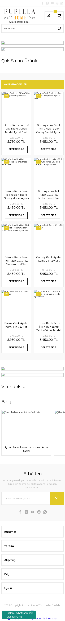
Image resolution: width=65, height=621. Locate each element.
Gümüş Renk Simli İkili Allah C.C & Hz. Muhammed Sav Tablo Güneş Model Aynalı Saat (16, 261)
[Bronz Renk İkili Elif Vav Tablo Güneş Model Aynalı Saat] (16, 106)
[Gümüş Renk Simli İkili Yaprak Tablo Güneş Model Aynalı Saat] (16, 172)
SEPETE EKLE (16, 149)
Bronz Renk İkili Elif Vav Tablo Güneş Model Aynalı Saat (16, 129)
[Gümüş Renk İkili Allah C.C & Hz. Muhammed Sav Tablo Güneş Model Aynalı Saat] (49, 172)
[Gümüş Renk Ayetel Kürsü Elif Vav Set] (49, 238)
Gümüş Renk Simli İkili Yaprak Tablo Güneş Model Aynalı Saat (16, 195)
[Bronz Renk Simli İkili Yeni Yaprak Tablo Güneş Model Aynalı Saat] (49, 305)
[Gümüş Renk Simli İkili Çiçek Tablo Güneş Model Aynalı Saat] (49, 106)
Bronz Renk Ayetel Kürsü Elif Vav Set (16, 325)
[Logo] (19, 15)
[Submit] (57, 498)
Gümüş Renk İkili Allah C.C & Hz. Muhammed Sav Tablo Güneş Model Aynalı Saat (48, 195)
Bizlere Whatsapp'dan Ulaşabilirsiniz (19, 614)
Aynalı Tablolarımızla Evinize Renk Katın (26, 449)
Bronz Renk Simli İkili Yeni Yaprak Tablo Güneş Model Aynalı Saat (48, 327)
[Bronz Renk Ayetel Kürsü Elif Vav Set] (16, 305)
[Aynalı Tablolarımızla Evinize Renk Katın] (26, 426)
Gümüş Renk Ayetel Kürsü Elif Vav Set (48, 259)
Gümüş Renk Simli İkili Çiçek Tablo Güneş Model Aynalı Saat (48, 129)
